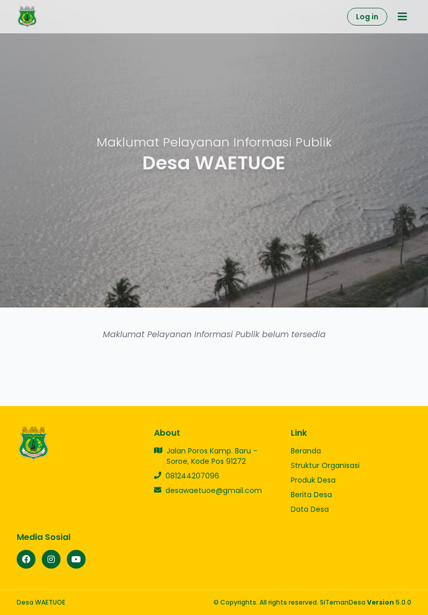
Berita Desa (311, 494)
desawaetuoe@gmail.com (213, 490)
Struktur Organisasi (325, 465)
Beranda (306, 451)
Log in (367, 16)
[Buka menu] (402, 16)
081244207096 (192, 476)
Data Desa (310, 509)
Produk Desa (313, 480)
